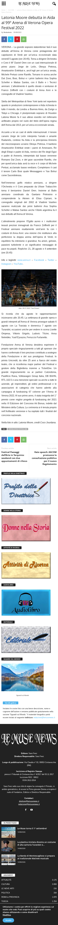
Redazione (8, 32)
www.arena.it (23, 260)
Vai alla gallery (10, 703)
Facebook (39, 260)
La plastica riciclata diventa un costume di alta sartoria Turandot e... (36, 843)
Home (3, 10)
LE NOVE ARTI (7, 888)
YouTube (18, 264)
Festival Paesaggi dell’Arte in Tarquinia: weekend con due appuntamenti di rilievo (14, 456)
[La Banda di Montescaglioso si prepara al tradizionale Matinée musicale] (8, 859)
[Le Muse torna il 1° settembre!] (8, 832)
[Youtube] (31, 810)
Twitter (51, 260)
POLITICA (5, 893)
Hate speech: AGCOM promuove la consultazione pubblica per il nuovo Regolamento (44, 458)
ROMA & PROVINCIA (10, 897)
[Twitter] (11, 39)
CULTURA (11, 10)
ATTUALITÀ (6, 880)
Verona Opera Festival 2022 (17, 429)
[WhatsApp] (23, 39)
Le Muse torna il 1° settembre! (32, 828)
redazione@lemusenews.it (44, 717)
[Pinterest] (17, 39)
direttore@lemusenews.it (29, 801)
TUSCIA (4, 901)
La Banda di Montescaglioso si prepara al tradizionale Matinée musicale (36, 857)
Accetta (8, 920)
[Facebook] (4, 39)
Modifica (7, 915)
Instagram (6, 264)
